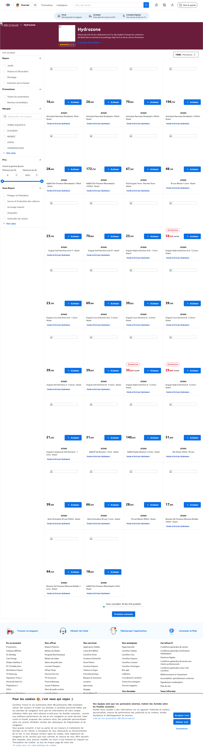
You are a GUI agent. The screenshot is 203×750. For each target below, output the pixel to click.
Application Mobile (91, 647)
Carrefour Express (129, 658)
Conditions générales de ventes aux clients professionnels (175, 662)
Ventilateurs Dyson (14, 670)
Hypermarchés (128, 647)
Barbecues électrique (15, 693)
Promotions (11, 647)
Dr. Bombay (11, 654)
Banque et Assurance (92, 677)
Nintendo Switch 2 (14, 681)
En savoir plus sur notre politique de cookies (34, 745)
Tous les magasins (129, 685)
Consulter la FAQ (188, 630)
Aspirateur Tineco (14, 677)
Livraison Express (90, 666)
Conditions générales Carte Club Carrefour (174, 669)
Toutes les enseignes (131, 681)
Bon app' (125, 670)
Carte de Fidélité (90, 650)
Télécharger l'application (133, 630)
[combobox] (111, 5)
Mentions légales (167, 657)
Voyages (86, 689)
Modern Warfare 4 (14, 662)
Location (87, 681)
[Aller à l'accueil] (8, 5)
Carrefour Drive (90, 654)
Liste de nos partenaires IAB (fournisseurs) (114, 718)
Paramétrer (182, 728)
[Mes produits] (164, 5)
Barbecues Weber (52, 650)
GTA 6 (8, 689)
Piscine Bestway (52, 681)
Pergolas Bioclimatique (55, 654)
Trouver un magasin (27, 630)
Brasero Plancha (52, 647)
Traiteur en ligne (90, 670)
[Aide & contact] (156, 5)
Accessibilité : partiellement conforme (177, 678)
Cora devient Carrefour (132, 677)
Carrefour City (128, 654)
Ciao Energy (11, 658)
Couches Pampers (52, 666)
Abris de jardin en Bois (54, 689)
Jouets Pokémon (52, 685)
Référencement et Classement (173, 674)
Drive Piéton (88, 662)
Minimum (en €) (9, 170)
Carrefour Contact (130, 662)
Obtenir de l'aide (79, 630)
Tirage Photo (89, 693)
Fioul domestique (91, 674)
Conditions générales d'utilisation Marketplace (175, 652)
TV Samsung (11, 674)
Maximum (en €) (30, 170)
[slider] (2, 181)
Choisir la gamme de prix (13, 166)
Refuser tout (182, 722)
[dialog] (101, 722)
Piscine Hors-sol (52, 674)
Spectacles (88, 685)
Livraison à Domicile (92, 658)
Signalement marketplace (171, 682)
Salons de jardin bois (53, 662)
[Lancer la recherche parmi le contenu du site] (146, 5)
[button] (35, 5)
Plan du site (165, 686)
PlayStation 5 (12, 685)
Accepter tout (182, 715)
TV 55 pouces (50, 677)
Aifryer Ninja (50, 670)
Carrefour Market (129, 650)
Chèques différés (13, 650)
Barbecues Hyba (52, 658)
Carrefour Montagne (131, 666)
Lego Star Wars (51, 693)
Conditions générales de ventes (174, 647)
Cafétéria (126, 674)
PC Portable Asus (13, 666)
